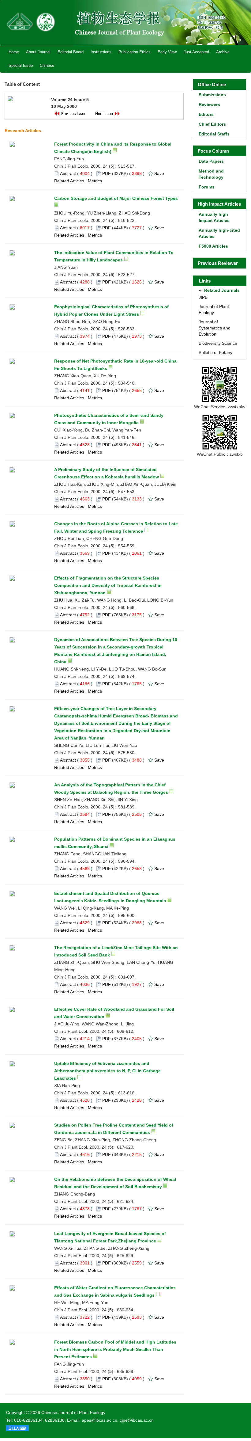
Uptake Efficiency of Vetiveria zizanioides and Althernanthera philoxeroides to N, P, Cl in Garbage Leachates (107, 1071)
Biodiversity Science (218, 343)
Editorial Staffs (214, 133)
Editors (206, 114)
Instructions (101, 52)
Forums (207, 186)
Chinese (47, 65)
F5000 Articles (213, 246)
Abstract (68, 173)
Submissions (212, 94)
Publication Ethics (134, 52)
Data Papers (211, 161)
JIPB (203, 297)
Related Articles (69, 180)
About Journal (38, 52)
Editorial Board (71, 52)
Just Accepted (196, 52)
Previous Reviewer (218, 263)
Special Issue (21, 65)
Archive (223, 52)
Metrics (95, 180)
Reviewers (209, 104)
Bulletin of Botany (215, 352)
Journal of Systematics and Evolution (214, 327)
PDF (106, 173)
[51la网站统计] (17, 1427)
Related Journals (222, 290)
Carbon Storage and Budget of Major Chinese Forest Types (116, 198)
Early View (167, 52)
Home (14, 52)
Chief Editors (212, 124)
